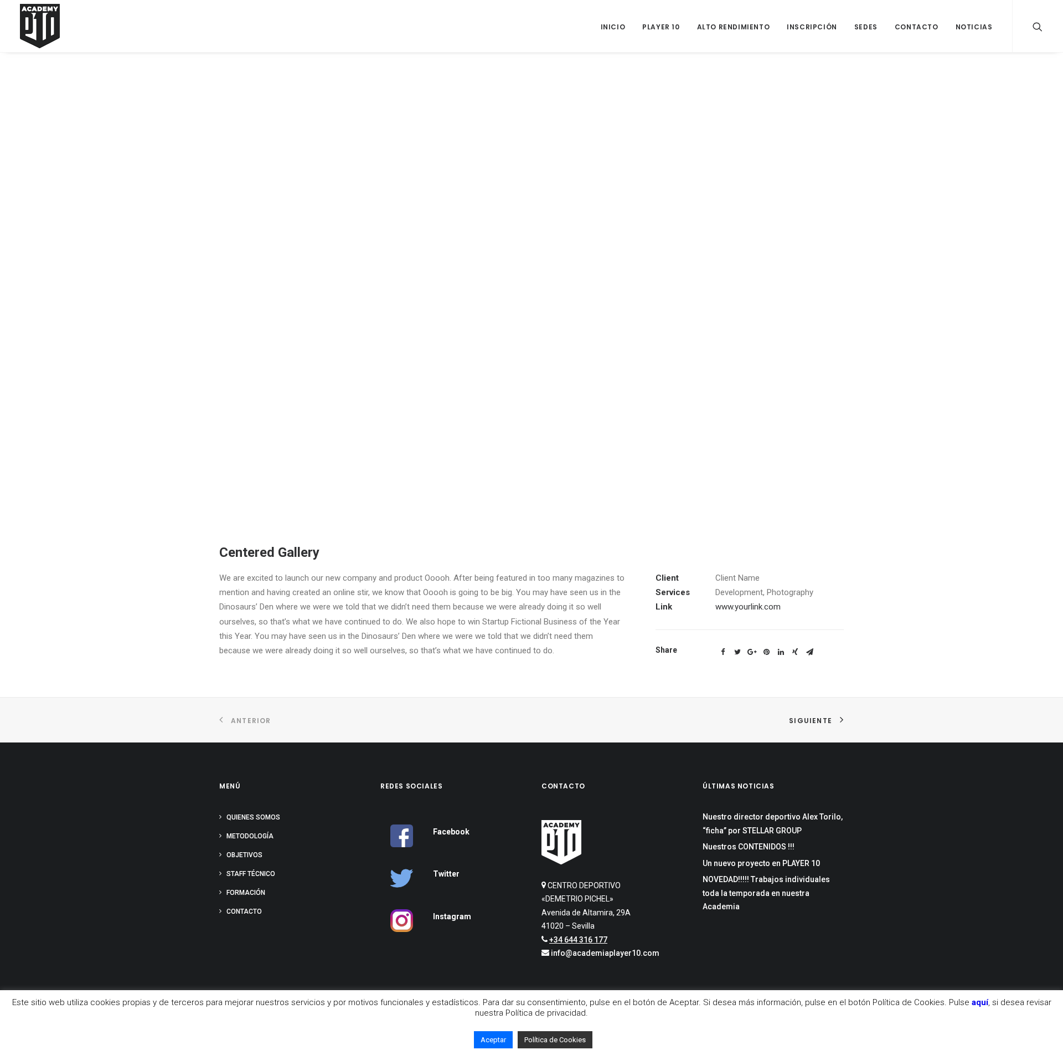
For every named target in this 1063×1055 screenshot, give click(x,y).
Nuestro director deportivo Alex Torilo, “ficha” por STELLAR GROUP (773, 823)
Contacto (916, 27)
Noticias (974, 27)
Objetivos (244, 855)
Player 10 (660, 27)
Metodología (250, 836)
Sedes (866, 27)
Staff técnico (250, 874)
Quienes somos (253, 817)
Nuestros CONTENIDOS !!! (748, 846)
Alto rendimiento (733, 27)
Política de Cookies (555, 1040)
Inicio (613, 27)
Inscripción (812, 27)
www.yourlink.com (748, 607)
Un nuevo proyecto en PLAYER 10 (761, 863)
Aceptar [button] (493, 1040)
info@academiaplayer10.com (605, 953)
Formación (245, 893)
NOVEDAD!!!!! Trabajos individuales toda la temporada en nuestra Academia (766, 893)
